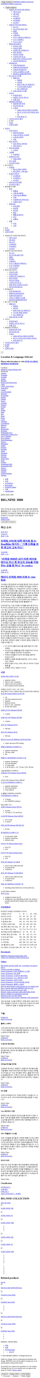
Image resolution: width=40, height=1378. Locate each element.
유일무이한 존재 (19, 104)
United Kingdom (6, 473)
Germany (4, 403)
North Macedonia (6, 440)
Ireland (3, 410)
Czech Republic (6, 392)
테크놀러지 (13, 63)
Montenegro (5, 429)
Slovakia (3, 455)
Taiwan (3, 468)
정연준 (19, 82)
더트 (14, 139)
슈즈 (14, 223)
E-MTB (11, 167)
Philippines (4, 444)
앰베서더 (16, 78)
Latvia (3, 420)
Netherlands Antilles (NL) (9, 434)
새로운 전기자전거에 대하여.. (19, 10)
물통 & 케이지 (18, 215)
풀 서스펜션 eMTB (19, 169)
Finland (3, 399)
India (2, 408)
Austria (3, 379)
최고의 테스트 (18, 106)
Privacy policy (17, 1370)
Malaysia (4, 425)
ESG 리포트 (17, 52)
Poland (3, 446)
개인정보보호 (10, 1350)
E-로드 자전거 (14, 174)
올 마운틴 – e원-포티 (20, 171)
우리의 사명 (17, 46)
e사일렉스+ (17, 178)
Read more (4, 517)
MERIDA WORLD (15, 102)
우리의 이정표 (18, 54)
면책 (6, 1348)
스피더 (15, 150)
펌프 (14, 212)
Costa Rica (4, 388)
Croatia (3, 390)
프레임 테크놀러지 (20, 70)
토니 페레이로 (22, 89)
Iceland (3, 407)
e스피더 (16, 23)
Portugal (3, 447)
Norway (3, 442)
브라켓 (15, 208)
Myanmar (4, 431)
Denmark (4, 394)
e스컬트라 (16, 18)
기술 (6, 489)
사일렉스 (16, 154)
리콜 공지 (16, 100)
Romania (4, 449)
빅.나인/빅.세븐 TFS (20, 29)
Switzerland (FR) (6, 466)
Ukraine (3, 472)
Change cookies (14, 1374)
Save (28, 1376)
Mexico (3, 427)
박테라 (19, 80)
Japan (3, 416)
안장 (14, 197)
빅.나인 (15, 27)
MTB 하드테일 (18, 133)
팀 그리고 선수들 (15, 76)
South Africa (5, 459)
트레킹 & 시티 (14, 157)
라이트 (15, 210)
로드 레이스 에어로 (20, 144)
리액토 (15, 33)
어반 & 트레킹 (14, 148)
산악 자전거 (13, 131)
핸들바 (15, 191)
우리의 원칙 (17, 48)
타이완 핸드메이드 (20, 61)
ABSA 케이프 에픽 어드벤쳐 (27, 110)
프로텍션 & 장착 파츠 (21, 200)
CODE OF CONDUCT (21, 50)
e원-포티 (16, 14)
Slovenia (3, 457)
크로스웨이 (17, 159)
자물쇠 (15, 219)
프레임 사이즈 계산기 (21, 97)
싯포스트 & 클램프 (20, 195)
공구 (14, 217)
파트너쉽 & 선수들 (20, 91)
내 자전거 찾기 (14, 163)
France (3, 401)
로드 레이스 (17, 146)
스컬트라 (16, 35)
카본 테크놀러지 (19, 65)
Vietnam (3, 475)
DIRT (15, 31)
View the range (6, 1203)
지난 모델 (12, 161)
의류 (10, 221)
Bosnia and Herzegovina (9, 382)
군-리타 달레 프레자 (24, 87)
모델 (6, 479)
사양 (6, 481)
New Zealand (5, 438)
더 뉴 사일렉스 (18, 40)
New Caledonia (6, 436)
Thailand (4, 470)
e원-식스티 (17, 12)
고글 (14, 225)
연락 (6, 1345)
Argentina (4, 375)
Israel (2, 412)
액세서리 (12, 204)
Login (11, 123)
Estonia (3, 397)
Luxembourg (5, 423)
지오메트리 (9, 483)
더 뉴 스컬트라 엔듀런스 (22, 37)
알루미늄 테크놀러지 (20, 67)
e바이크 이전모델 (15, 182)
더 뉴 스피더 (17, 42)
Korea (3, 418)
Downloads (8, 485)
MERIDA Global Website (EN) (11, 370)
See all (3, 1282)
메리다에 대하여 (15, 44)
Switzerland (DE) (6, 464)
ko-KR (7, 345)
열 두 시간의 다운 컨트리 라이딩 (25, 338)
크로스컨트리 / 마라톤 (21, 135)
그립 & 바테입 (18, 193)
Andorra (3, 373)
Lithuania (4, 421)
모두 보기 (4, 532)
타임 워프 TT (22, 117)
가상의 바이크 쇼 (19, 57)
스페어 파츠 (17, 202)
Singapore (4, 453)
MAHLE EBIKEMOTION (22, 74)
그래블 (11, 152)
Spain (3, 460)
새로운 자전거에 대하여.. (18, 25)
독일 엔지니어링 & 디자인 (22, 59)
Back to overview (6, 1019)
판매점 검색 (5, 519)
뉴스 (6, 228)
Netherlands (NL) (6, 433)
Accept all (5, 1374)
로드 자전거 (13, 141)
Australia (4, 377)
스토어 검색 (13, 125)
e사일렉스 (16, 20)
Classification (9, 491)
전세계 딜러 (17, 95)
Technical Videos (10, 487)
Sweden (3, 462)
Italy (2, 414)
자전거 (7, 128)
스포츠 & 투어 (18, 137)
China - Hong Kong (7, 386)
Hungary (4, 405)
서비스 (11, 93)
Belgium (3, 381)
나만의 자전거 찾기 (16, 119)
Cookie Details (25, 1374)
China (3, 384)
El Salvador (4, 395)
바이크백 (16, 206)
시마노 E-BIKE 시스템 (21, 72)
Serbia (3, 451)
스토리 (15, 108)
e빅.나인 (16, 16)
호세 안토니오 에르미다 (25, 84)
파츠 (10, 189)
